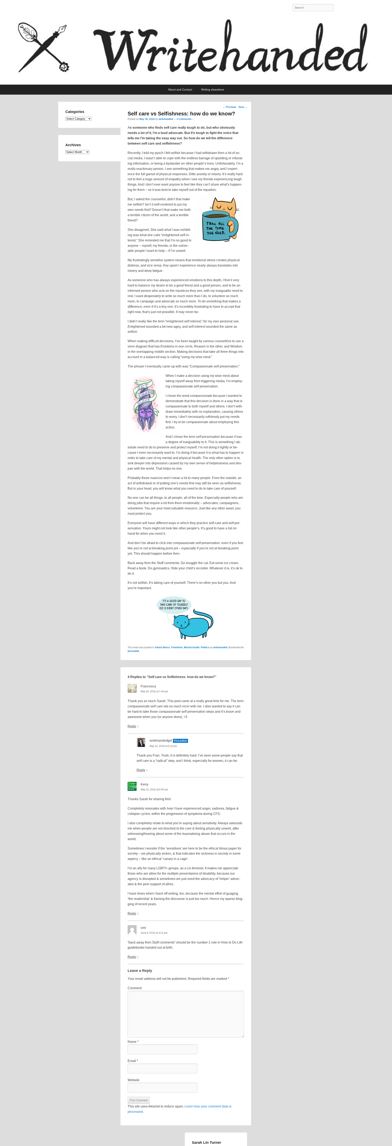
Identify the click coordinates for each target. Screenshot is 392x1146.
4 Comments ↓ (185, 119)
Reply (132, 726)
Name (133, 1041)
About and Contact (180, 89)
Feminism (177, 647)
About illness (162, 647)
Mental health (191, 647)
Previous (229, 107)
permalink (133, 651)
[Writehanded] (196, 50)
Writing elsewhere (212, 89)
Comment (135, 988)
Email (133, 1061)
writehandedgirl (161, 740)
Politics (205, 647)
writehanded (166, 119)
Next (243, 107)
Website (133, 1080)
